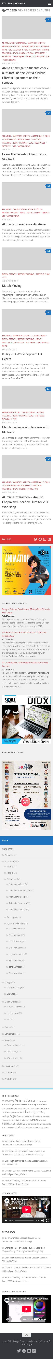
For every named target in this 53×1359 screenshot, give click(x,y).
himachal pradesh (7, 1120)
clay (43, 1113)
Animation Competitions (19, 890)
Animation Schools (11, 46)
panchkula (32, 1124)
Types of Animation (35, 56)
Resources (40, 53)
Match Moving (11, 286)
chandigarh (32, 1111)
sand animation (15, 967)
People (45, 213)
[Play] (5, 1220)
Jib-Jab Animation (16, 954)
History (10, 866)
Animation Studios (31, 46)
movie (11, 1124)
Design (8, 982)
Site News (6, 56)
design (27, 1116)
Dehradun (21, 1116)
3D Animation (8, 43)
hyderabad (20, 1120)
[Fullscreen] (47, 1220)
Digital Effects (16, 50)
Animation (21, 43)
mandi (41, 1120)
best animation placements (17, 1108)
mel (44, 1120)
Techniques (18, 56)
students (20, 1127)
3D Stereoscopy (16, 941)
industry (26, 1120)
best (18, 1105)
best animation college (28, 1105)
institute (34, 1119)
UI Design (11, 994)
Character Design (14, 987)
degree (14, 1116)
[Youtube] (44, 539)
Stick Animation (15, 973)
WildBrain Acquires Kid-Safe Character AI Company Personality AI (24, 634)
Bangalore (13, 1105)
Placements (10, 1066)
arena (36, 1100)
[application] (26, 1209)
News (15, 53)
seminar (11, 1128)
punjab (4, 1128)
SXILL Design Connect (13, 3)
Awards (5, 1104)
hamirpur (39, 1116)
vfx (34, 1128)
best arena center (33, 1108)
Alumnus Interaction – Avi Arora (24, 224)
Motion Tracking (10, 213)
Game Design (11, 1034)
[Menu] (49, 3)
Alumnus (6, 136)
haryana (46, 1116)
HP (15, 1120)
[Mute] (42, 1220)
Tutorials (7, 419)
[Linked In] (49, 539)
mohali (5, 1123)
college (5, 1116)
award (44, 1101)
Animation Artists (36, 43)
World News (9, 60)
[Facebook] (40, 539)
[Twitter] (35, 539)
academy (9, 1100)
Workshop (9, 1079)
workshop (39, 1128)
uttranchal (28, 1128)
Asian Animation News (12, 752)
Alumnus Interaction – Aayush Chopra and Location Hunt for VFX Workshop (25, 502)
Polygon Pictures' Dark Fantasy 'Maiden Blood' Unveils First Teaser (26, 611)
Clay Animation (15, 947)
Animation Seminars (18, 903)
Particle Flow (26, 53)
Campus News (10, 139)
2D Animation (15, 928)
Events (8, 1027)
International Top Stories (14, 603)
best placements (13, 1113)
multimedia (20, 1123)
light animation (32, 50)
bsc (21, 1112)
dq (31, 1116)
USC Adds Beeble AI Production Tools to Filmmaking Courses (25, 664)
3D (3, 1101)
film (34, 1116)
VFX (47, 56)
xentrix (46, 1128)
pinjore (38, 1124)
